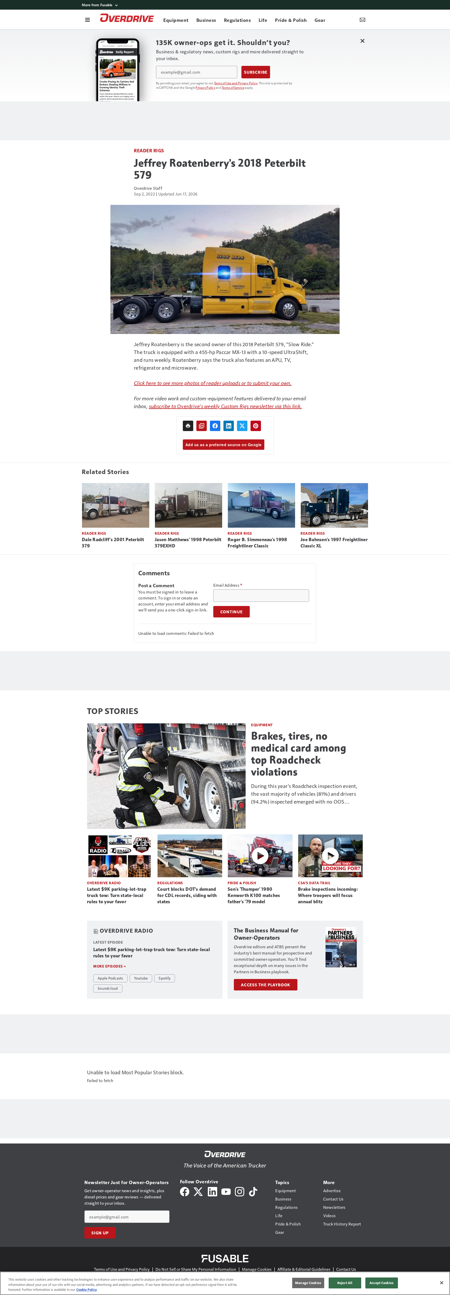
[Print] (188, 426)
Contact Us (346, 1269)
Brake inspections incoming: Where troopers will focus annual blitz (328, 895)
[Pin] (256, 426)
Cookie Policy (86, 1289)
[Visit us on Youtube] (226, 1191)
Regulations (170, 883)
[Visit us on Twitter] (198, 1191)
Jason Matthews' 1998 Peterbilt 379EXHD (188, 543)
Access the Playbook (265, 984)
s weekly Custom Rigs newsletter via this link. (251, 406)
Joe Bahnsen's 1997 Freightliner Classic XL (334, 543)
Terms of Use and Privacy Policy (236, 83)
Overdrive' (189, 406)
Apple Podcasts (110, 978)
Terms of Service (233, 87)
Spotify (165, 978)
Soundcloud (108, 988)
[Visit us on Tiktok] (253, 1191)
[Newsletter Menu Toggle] (362, 19)
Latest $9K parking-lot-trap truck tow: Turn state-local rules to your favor (116, 895)
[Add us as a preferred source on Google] (201, 426)
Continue (231, 611)
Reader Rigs (149, 150)
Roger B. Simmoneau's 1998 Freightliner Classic (257, 543)
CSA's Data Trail (314, 883)
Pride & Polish (242, 883)
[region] (225, 1283)
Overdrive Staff (148, 188)
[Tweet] (242, 426)
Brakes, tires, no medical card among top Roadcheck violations (298, 754)
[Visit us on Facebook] (184, 1191)
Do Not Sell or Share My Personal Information (195, 1269)
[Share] (215, 426)
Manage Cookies (257, 1269)
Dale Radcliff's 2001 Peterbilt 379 (113, 543)
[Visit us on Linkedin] (212, 1191)
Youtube (141, 978)
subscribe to (163, 406)
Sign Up (100, 1232)
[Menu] (87, 19)
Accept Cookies (381, 1283)
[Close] (441, 1282)
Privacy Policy (205, 87)
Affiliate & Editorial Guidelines (303, 1269)
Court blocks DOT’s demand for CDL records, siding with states (187, 895)
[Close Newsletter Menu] (362, 40)
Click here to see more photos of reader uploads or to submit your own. (213, 383)
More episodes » (109, 966)
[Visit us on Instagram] (239, 1191)
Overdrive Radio (104, 883)
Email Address (227, 585)
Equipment (262, 725)
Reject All (344, 1283)
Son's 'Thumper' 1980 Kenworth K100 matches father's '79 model (254, 895)
